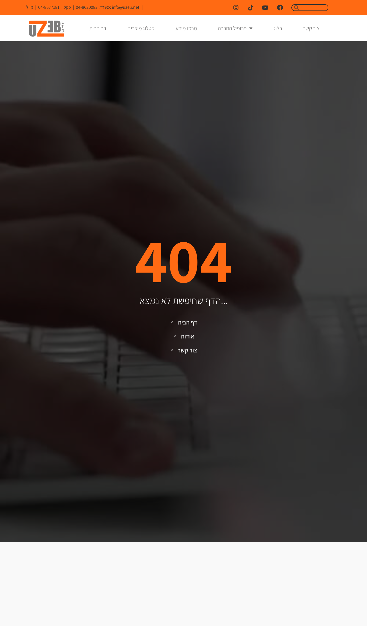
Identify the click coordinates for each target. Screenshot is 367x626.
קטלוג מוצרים (141, 28)
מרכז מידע (186, 28)
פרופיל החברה (232, 28)
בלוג (278, 28)
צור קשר (311, 28)
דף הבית (98, 28)
